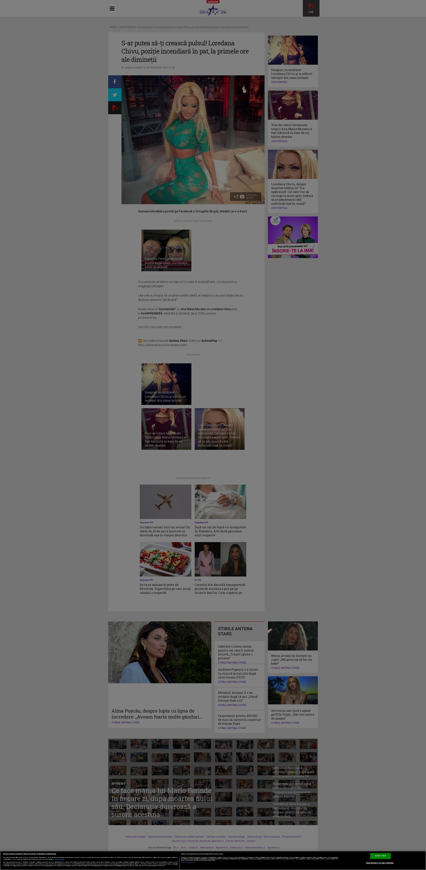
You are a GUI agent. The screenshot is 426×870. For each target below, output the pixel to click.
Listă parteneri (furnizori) (188, 862)
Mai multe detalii (59, 859)
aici (140, 864)
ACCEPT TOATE (380, 856)
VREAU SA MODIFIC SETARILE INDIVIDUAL (380, 863)
